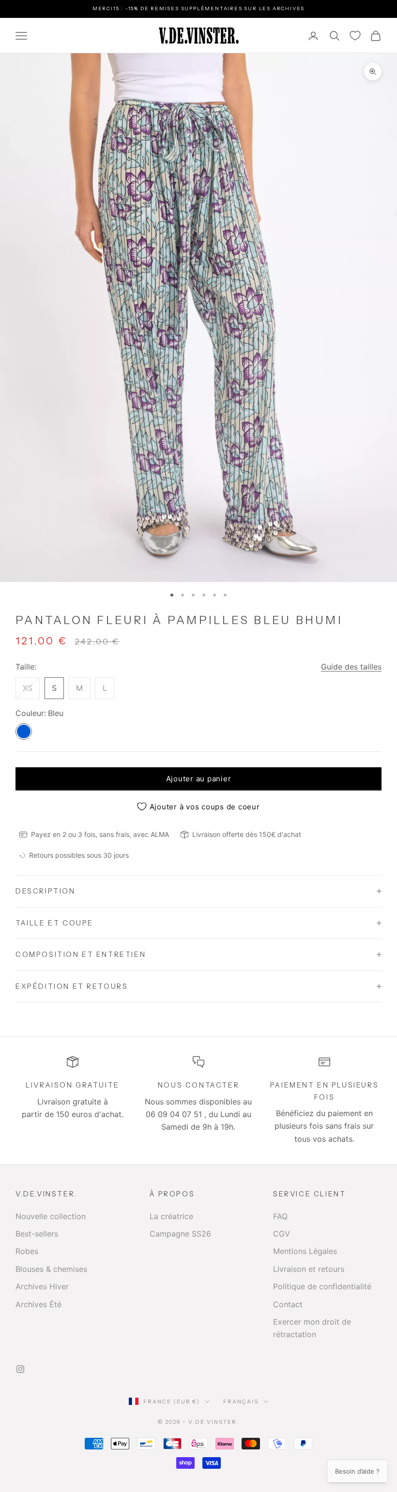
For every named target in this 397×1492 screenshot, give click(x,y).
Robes (26, 1251)
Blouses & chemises (51, 1269)
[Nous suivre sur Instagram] (20, 1369)
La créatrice (171, 1216)
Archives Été (38, 1304)
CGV (281, 1233)
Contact (288, 1304)
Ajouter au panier (198, 778)
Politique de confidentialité (322, 1286)
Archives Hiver (42, 1286)
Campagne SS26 (180, 1233)
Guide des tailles (351, 666)
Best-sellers (36, 1233)
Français (241, 1401)
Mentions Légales (305, 1251)
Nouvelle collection (50, 1216)
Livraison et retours (308, 1269)
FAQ (280, 1216)
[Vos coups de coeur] (355, 35)
